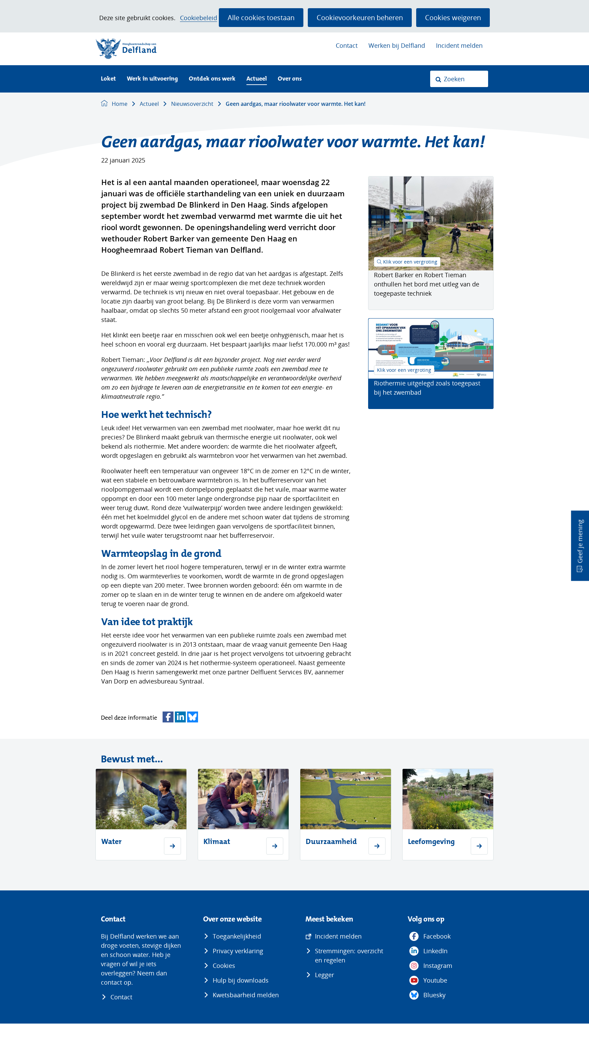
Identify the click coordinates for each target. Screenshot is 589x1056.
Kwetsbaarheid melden (246, 995)
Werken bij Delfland (396, 45)
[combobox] (459, 79)
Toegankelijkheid (237, 936)
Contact (347, 45)
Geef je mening (580, 541)
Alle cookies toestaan (261, 17)
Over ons (290, 79)
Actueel (256, 79)
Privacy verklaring (238, 951)
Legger (324, 975)
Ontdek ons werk (212, 79)
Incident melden (459, 45)
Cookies (224, 965)
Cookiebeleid (198, 18)
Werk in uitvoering (152, 79)
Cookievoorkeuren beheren (360, 17)
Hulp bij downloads (241, 980)
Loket (108, 79)
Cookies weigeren (453, 17)
